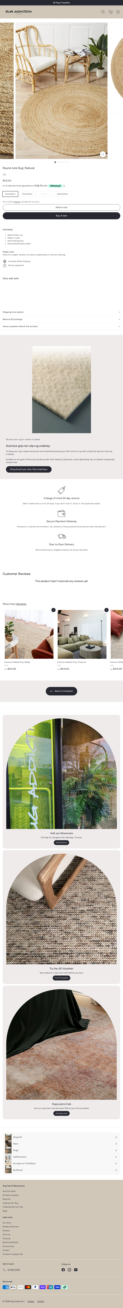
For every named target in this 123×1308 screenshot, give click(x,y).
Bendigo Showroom (11, 1227)
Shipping (16, 202)
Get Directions (61, 842)
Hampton (21, 604)
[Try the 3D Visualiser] (61, 909)
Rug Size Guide (9, 1191)
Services (6, 1234)
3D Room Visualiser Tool (13, 1254)
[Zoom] (103, 154)
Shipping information (13, 312)
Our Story (7, 1223)
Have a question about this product (20, 326)
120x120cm (10, 194)
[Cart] (110, 12)
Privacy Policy (8, 1246)
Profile (40, 1301)
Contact (6, 1250)
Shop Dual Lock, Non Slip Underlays (28, 469)
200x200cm (46, 195)
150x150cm (27, 194)
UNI (4, 174)
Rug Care (6, 1199)
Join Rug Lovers (62, 1113)
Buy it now (61, 215)
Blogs (5, 1211)
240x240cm (62, 194)
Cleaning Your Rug (10, 1203)
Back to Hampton (63, 691)
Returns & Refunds (10, 1242)
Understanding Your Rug (13, 1207)
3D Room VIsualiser (11, 1195)
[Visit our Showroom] (61, 773)
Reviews (6, 1231)
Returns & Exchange (12, 319)
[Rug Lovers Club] (61, 1044)
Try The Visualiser (61, 978)
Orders (31, 1301)
